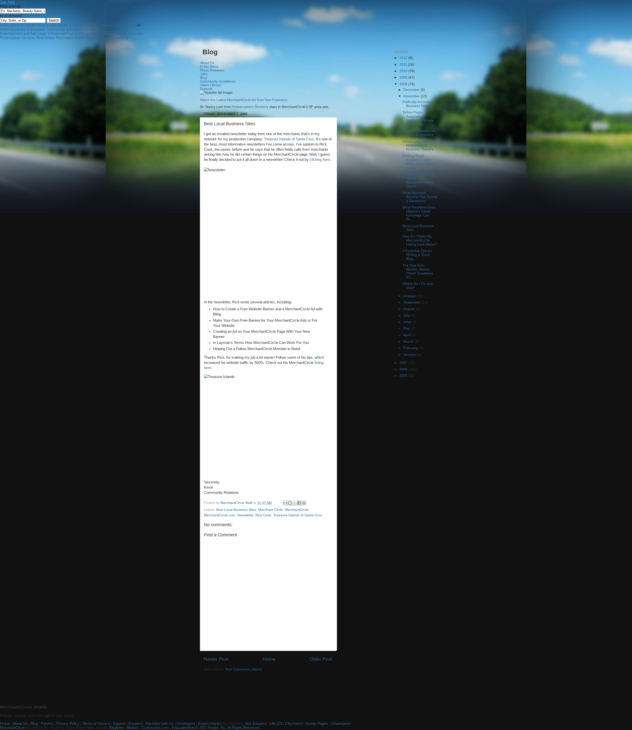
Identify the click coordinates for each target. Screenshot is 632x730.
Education (74, 29)
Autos (4, 25)
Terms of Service (96, 723)
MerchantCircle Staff (236, 503)
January (410, 354)
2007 (403, 363)
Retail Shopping (87, 38)
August (409, 309)
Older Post (321, 659)
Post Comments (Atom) (243, 669)
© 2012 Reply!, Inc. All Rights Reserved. (228, 728)
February (411, 348)
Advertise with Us (159, 723)
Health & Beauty (71, 25)
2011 (403, 64)
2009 (403, 77)
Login (20, 2)
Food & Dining (124, 25)
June (407, 322)
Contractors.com (155, 728)
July (407, 315)
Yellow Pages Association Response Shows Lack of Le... (417, 118)
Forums (47, 723)
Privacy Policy (67, 723)
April (407, 335)
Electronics (92, 29)
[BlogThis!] (289, 503)
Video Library (210, 85)
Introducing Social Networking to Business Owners (417, 145)
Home (269, 659)
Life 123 (276, 723)
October (410, 296)
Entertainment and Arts (18, 33)
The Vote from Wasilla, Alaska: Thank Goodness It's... (417, 271)
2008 (403, 84)
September (412, 302)
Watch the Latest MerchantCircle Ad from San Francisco (243, 100)
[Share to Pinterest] (303, 503)
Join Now (7, 2)
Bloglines (116, 728)
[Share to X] (294, 503)
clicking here (320, 160)
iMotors (133, 728)
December (412, 90)
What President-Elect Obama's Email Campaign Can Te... (418, 213)
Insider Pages (317, 723)
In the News (209, 66)
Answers (135, 723)
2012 (403, 58)
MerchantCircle (297, 510)
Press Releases (212, 70)
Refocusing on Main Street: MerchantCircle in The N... (418, 180)
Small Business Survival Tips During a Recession (419, 197)
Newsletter (245, 515)
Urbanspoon (341, 723)
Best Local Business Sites (236, 510)
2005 (403, 375)
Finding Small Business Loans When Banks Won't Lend (419, 162)
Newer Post (216, 659)
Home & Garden (23, 25)
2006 (403, 369)
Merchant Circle (270, 510)
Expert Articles (209, 723)
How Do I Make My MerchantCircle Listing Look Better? (419, 240)
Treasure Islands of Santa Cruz (289, 139)
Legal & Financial (98, 25)
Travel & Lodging (114, 38)
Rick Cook (263, 515)
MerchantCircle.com (219, 515)
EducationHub (183, 728)
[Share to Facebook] (299, 503)
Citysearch (294, 723)
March (408, 341)
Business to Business (27, 29)
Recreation (65, 38)
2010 (403, 71)
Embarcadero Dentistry (250, 107)
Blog (203, 78)
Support (206, 89)
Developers (186, 723)
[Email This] (285, 503)
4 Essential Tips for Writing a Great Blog (417, 255)
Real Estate (47, 25)
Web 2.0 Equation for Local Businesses (418, 133)
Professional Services (17, 38)
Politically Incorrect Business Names (417, 104)
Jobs (203, 74)
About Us (207, 63)
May (407, 328)
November (412, 96)
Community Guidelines (217, 81)
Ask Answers (256, 723)
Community (55, 29)
